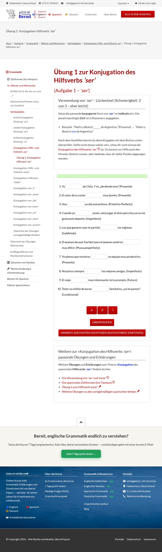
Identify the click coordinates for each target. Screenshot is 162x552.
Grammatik (32, 43)
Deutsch (13, 510)
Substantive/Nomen (24, 103)
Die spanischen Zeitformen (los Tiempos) (87, 382)
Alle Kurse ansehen (138, 13)
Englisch (13, 506)
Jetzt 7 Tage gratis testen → (81, 453)
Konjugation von (24, 188)
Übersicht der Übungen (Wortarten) (23, 243)
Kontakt (122, 3)
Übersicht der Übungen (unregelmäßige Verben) (26, 232)
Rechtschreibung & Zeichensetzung (19, 270)
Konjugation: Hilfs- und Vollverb (102, 43)
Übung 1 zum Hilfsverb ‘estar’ (80, 387)
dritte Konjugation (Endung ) (23, 139)
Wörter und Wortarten (53, 43)
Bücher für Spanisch (18, 278)
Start (8, 43)
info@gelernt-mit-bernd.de (80, 3)
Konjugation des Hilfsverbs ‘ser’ (77, 149)
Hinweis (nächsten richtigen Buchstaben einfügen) (102, 332)
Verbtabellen (74, 43)
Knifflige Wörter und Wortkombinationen (21, 253)
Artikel (25, 93)
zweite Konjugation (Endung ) (24, 129)
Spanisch (18, 43)
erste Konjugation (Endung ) (23, 119)
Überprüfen (102, 322)
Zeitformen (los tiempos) (24, 79)
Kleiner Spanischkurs (18, 285)
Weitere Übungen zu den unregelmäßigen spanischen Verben (99, 391)
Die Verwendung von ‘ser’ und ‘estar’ (84, 378)
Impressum (150, 539)
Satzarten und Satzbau (23, 262)
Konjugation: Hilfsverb (25, 179)
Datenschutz (134, 539)
